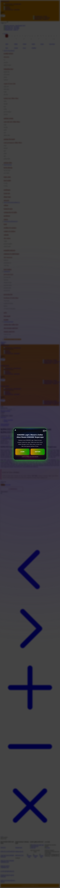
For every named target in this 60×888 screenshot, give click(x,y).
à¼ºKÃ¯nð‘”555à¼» (44, 431)
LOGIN (22, 451)
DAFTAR (37, 451)
